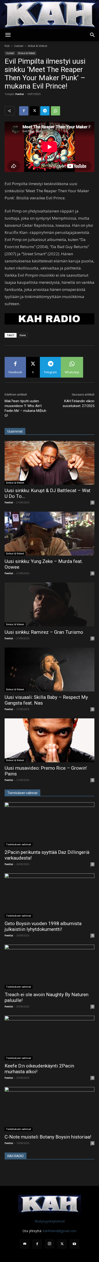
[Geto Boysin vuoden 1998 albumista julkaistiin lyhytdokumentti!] (49, 895)
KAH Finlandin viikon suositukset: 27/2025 (78, 403)
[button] (7, 35)
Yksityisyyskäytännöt (49, 1221)
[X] (34, 110)
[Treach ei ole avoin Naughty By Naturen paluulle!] (49, 967)
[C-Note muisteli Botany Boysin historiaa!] (49, 1109)
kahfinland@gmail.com (59, 1231)
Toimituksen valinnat (18, 844)
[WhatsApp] (55, 110)
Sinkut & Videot (37, 46)
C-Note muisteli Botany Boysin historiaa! (48, 1137)
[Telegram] (45, 110)
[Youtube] (74, 1244)
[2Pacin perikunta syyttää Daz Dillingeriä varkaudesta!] (49, 824)
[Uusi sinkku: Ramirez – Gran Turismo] (49, 604)
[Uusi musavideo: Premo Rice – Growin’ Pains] (49, 740)
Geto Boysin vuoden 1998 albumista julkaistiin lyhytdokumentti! (43, 926)
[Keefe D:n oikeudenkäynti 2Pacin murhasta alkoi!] (49, 1038)
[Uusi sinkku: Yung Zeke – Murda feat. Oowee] (49, 534)
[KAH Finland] (49, 14)
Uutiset (18, 46)
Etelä (23, 335)
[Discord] (24, 1244)
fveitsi (19, 94)
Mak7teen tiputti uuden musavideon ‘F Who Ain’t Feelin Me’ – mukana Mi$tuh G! (25, 408)
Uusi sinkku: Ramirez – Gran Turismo (44, 632)
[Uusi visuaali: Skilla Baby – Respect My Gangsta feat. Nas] (49, 669)
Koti (7, 46)
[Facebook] (23, 110)
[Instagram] (49, 1243)
